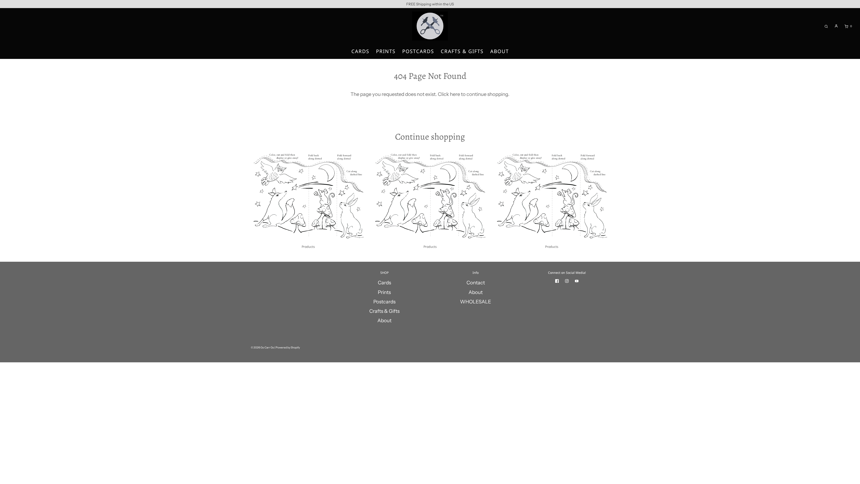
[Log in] (836, 26)
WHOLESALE (475, 302)
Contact (476, 283)
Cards (360, 51)
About (499, 51)
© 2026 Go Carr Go (262, 347)
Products (308, 246)
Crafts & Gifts (462, 51)
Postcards (418, 51)
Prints (386, 51)
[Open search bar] (826, 26)
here (455, 94)
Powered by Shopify (288, 347)
